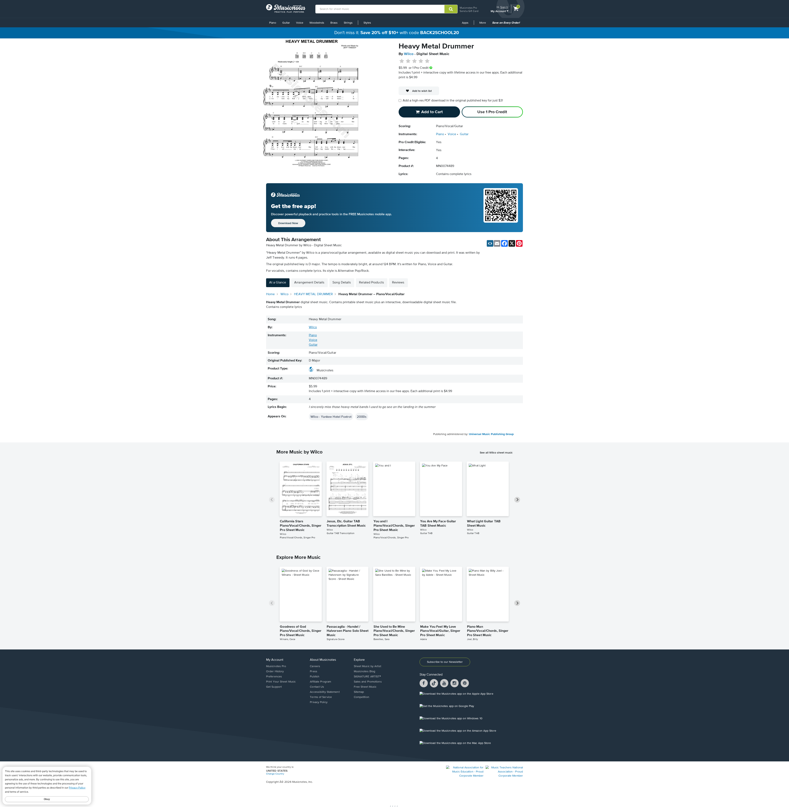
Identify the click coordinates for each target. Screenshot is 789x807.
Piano (272, 22)
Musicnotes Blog (364, 671)
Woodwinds (316, 22)
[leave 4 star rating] (421, 61)
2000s (362, 416)
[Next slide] (517, 500)
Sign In (504, 7)
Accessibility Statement (324, 692)
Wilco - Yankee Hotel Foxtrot (331, 416)
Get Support (274, 686)
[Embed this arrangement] (490, 243)
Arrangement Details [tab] (309, 282)
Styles (367, 22)
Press (313, 671)
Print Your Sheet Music (281, 681)
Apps (465, 22)
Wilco (408, 54)
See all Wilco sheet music (496, 452)
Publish (314, 676)
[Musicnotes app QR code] (500, 207)
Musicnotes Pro (468, 7)
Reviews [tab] (398, 282)
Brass (334, 22)
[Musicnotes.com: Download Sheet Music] (285, 8)
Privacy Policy (318, 702)
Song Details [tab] (341, 282)
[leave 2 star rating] (408, 61)
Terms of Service (321, 697)
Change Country (275, 774)
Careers (315, 666)
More (484, 24)
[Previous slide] (272, 500)
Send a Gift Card (469, 11)
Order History (275, 671)
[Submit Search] (450, 9)
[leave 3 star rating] (414, 61)
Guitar (286, 22)
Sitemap (359, 692)
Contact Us (317, 686)
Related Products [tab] (371, 282)
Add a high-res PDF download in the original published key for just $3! (453, 100)
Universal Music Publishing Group (491, 434)
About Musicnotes (323, 660)
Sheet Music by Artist (367, 666)
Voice (299, 22)
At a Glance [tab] (277, 282)
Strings (348, 22)
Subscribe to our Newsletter (445, 662)
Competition (361, 697)
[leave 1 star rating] (402, 61)
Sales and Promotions (368, 681)
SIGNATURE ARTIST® (367, 676)
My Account (499, 11)
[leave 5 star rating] (427, 61)
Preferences (274, 676)
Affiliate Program (320, 681)
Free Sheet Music (365, 686)
